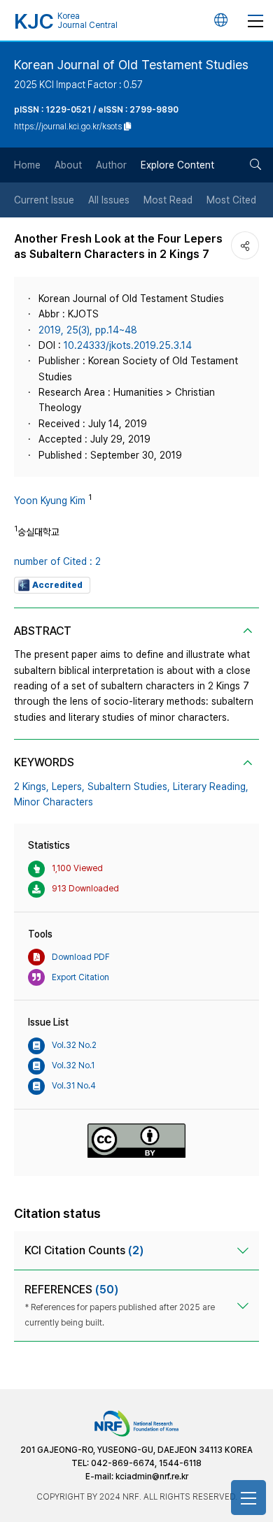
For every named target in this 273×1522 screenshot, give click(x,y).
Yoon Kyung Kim (49, 500)
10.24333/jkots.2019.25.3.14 (128, 345)
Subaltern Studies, (129, 786)
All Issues (109, 200)
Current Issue (44, 200)
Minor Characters (53, 801)
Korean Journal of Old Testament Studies (131, 64)
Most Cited (231, 200)
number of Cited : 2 (57, 561)
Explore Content (177, 165)
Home (27, 165)
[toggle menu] (255, 20)
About (68, 165)
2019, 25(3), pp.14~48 (87, 330)
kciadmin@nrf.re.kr (151, 1476)
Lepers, (68, 786)
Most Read (168, 200)
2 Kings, (31, 786)
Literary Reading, (210, 786)
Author (111, 165)
